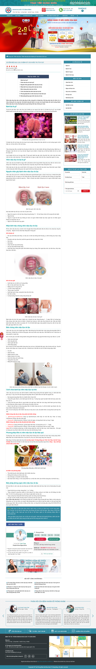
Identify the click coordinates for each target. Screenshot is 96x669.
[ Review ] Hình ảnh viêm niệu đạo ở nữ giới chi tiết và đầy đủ (46, 587)
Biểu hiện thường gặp (53, 15)
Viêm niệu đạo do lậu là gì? (27, 82)
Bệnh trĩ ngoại (69, 71)
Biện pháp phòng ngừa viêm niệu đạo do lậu (31, 96)
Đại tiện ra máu (69, 105)
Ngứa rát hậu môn (70, 88)
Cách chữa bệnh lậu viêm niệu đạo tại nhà (31, 91)
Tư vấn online (40, 539)
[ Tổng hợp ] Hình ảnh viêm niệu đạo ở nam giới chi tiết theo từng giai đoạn (47, 583)
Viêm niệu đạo (17, 56)
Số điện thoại (68, 177)
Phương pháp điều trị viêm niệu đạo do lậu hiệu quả (33, 93)
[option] (19, 615)
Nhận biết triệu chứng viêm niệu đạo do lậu (31, 87)
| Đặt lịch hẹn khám (60, 631)
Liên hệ (72, 15)
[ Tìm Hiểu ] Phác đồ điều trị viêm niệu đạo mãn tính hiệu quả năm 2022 (19, 583)
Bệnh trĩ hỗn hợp (70, 75)
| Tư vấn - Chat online (38, 631)
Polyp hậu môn (69, 85)
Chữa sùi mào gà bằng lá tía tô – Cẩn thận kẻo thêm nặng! (84, 118)
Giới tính (83, 172)
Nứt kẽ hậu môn (69, 97)
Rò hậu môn (69, 94)
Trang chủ (9, 15)
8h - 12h (37, 535)
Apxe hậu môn (69, 82)
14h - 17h (50, 535)
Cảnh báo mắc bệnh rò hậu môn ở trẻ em (83, 127)
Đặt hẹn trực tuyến (54, 539)
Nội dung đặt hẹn (69, 182)
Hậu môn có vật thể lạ (71, 91)
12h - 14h (44, 535)
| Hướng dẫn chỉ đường (82, 631)
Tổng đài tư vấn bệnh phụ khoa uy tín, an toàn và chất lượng (83, 146)
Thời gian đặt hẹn (69, 188)
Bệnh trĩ (68, 65)
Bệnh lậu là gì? (24, 80)
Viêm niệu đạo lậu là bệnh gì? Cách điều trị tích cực (34, 56)
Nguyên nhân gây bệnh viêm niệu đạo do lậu (31, 84)
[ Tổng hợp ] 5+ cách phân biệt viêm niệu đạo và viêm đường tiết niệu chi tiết (18, 591)
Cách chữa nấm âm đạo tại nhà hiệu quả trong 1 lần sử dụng (83, 136)
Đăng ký (85, 191)
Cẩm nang (65, 15)
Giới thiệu (17, 15)
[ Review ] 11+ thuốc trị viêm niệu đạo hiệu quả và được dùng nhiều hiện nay (18, 587)
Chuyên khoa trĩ (27, 15)
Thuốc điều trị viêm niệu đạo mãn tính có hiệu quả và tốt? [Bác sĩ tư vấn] (47, 591)
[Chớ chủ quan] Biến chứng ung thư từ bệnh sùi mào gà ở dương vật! (83, 156)
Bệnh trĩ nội (68, 68)
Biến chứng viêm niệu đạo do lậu (29, 89)
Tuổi (82, 177)
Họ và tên (67, 172)
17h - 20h (57, 535)
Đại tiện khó (68, 108)
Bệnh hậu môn (40, 15)
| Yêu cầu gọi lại (16, 631)
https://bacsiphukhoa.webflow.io (45, 661)
